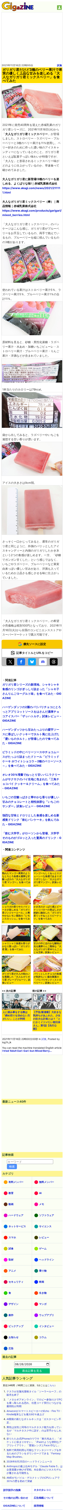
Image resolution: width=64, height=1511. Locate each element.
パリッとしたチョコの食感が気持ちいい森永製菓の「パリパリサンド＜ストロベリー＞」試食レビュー (47, 978)
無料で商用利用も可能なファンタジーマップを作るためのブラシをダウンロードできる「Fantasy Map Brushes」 (34, 1453)
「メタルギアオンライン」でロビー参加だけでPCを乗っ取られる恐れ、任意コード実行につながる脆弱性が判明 (34, 1403)
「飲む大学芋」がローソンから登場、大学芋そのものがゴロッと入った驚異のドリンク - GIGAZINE (31, 837)
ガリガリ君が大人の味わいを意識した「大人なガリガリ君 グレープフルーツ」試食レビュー (16, 978)
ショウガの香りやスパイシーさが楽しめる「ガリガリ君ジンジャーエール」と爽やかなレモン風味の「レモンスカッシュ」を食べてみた (16, 914)
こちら (50, 1385)
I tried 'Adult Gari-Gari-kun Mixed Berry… (26, 1050)
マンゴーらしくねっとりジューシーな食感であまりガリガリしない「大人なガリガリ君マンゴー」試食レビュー (47, 879)
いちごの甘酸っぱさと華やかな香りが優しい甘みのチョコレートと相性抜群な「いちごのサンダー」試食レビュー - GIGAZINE (30, 801)
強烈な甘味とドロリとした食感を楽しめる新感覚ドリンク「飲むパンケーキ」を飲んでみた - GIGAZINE (30, 820)
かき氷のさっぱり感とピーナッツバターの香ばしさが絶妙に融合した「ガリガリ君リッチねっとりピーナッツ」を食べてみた (47, 912)
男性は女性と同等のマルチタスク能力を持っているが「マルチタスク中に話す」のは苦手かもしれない (34, 1430)
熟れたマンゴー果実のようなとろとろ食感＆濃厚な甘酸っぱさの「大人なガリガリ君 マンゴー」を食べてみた (16, 879)
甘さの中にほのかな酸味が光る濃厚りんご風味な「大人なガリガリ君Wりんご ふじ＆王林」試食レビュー (48, 948)
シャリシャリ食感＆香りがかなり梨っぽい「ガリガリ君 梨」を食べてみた (16, 946)
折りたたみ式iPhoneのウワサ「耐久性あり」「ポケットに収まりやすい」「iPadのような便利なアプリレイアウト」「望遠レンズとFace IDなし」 (34, 1442)
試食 (59, 65)
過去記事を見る (32, 1370)
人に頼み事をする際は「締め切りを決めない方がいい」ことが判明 (16, 1015)
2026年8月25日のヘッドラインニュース (29, 1461)
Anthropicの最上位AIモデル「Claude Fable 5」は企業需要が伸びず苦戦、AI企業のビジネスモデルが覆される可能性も (35, 1469)
